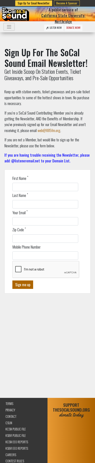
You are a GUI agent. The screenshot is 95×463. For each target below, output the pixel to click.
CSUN (9, 422)
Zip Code (19, 229)
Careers (11, 454)
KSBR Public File (16, 435)
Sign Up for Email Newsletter (34, 3)
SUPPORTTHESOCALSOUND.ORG (71, 410)
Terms (9, 403)
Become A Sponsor (66, 3)
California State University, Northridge (63, 18)
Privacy (10, 410)
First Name (20, 178)
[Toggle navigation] (9, 27)
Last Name (20, 195)
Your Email (20, 212)
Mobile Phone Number (26, 247)
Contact (11, 416)
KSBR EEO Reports (17, 448)
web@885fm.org (49, 130)
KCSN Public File (16, 429)
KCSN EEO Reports (17, 442)
